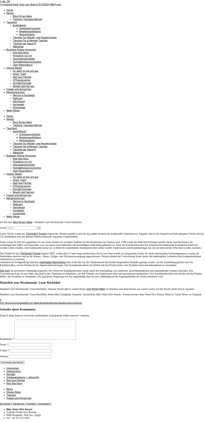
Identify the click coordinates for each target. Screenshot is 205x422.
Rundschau (56, 303)
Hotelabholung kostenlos (27, 61)
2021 (3, 303)
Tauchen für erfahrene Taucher (30, 40)
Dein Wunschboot (23, 64)
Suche (3, 227)
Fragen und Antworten (18, 89)
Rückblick (45, 303)
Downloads (19, 107)
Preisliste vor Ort (22, 55)
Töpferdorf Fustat (36, 233)
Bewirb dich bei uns (23, 86)
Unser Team (19, 74)
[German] (5, 1)
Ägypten (11, 303)
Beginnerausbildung (30, 31)
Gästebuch (19, 101)
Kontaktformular (22, 83)
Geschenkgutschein (24, 58)
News (9, 13)
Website (4, 356)
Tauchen (11, 22)
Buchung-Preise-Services (20, 49)
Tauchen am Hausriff (24, 43)
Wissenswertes (15, 92)
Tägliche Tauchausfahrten (27, 19)
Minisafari (18, 46)
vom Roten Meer (95, 289)
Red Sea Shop (21, 52)
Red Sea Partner (22, 77)
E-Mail (4, 350)
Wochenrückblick (72, 303)
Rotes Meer (33, 303)
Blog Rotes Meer (22, 16)
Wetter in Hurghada (24, 95)
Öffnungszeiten (21, 80)
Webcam (18, 98)
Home (9, 10)
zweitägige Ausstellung (52, 262)
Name (4, 344)
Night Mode (13, 110)
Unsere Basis (13, 68)
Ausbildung (19, 25)
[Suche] (39, 228)
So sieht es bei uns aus (25, 71)
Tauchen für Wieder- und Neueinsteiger (35, 37)
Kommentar (7, 339)
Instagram (18, 104)
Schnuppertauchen (29, 28)
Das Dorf (5, 270)
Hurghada (21, 303)
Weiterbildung (27, 34)
